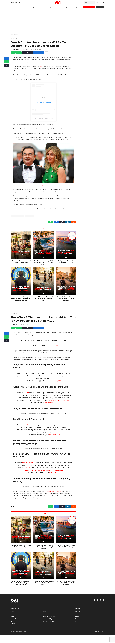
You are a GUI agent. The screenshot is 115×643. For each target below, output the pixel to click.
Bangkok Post (43, 185)
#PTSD (28, 467)
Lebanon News (29, 216)
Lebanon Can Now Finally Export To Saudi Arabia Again (21, 261)
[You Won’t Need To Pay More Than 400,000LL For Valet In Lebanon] (66, 281)
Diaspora (66, 7)
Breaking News (76, 7)
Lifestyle (32, 7)
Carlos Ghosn (14, 216)
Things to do (51, 7)
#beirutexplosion (28, 470)
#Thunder (38, 470)
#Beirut (26, 393)
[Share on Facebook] (38, 52)
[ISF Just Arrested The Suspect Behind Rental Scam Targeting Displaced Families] (21, 281)
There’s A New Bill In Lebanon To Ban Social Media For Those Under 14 (43, 298)
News (25, 7)
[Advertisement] (57, 22)
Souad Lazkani (15, 324)
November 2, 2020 (51, 345)
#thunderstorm (27, 463)
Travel (59, 7)
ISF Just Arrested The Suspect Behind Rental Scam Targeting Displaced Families (21, 298)
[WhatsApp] (6, 61)
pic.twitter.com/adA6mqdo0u (60, 400)
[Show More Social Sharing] (46, 52)
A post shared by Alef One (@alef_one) (43, 118)
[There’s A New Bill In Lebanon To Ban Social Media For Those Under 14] (43, 281)
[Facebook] (6, 58)
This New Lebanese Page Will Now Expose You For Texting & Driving (43, 262)
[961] (57, 2)
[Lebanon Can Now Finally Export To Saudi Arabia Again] (21, 245)
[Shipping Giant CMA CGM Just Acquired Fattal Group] (66, 245)
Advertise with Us (88, 7)
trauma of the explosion (54, 491)
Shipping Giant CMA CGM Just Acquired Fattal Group (66, 261)
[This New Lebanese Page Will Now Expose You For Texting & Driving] (43, 245)
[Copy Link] (27, 52)
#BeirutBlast (46, 470)
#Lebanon (60, 470)
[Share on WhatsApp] (16, 52)
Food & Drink (41, 7)
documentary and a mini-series (38, 196)
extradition (25, 209)
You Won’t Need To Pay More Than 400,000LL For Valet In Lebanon (66, 298)
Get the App (100, 7)
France (22, 216)
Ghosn (41, 66)
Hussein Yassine (15, 49)
